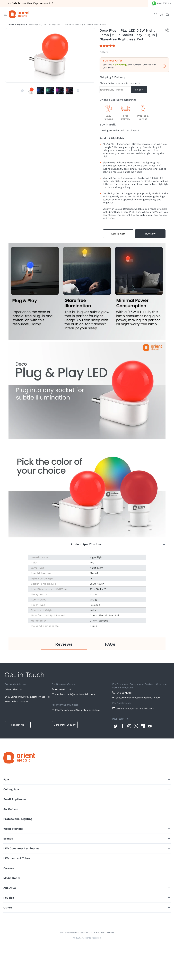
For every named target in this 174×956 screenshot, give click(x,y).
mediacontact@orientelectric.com (75, 694)
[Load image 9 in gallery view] (60, 91)
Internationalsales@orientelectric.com (77, 710)
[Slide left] (22, 90)
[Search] (156, 14)
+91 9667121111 (63, 689)
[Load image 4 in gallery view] (41, 91)
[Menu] (5, 14)
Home (11, 24)
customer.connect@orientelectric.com (138, 697)
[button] (108, 46)
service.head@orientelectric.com (135, 708)
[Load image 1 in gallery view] (31, 91)
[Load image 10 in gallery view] (69, 91)
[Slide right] (78, 90)
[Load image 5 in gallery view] (50, 91)
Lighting (21, 24)
